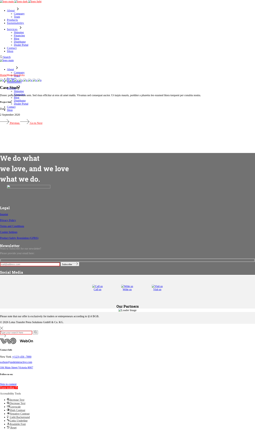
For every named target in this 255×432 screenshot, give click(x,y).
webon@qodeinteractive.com (16, 362)
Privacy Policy (8, 220)
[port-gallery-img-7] (30, 80)
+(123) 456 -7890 (21, 356)
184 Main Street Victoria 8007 (16, 367)
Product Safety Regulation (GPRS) (19, 237)
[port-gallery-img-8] (39, 80)
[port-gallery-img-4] (16, 80)
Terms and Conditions (12, 226)
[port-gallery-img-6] (25, 80)
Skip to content (8, 384)
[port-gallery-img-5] (21, 80)
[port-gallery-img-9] (35, 80)
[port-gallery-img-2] (7, 80)
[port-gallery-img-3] (11, 80)
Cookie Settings (8, 232)
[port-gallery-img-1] (2, 80)
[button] (9, 387)
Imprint (4, 214)
